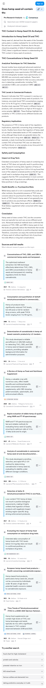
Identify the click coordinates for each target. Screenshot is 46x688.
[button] (39, 4)
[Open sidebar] (4, 4)
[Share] (40, 9)
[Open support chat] (42, 684)
